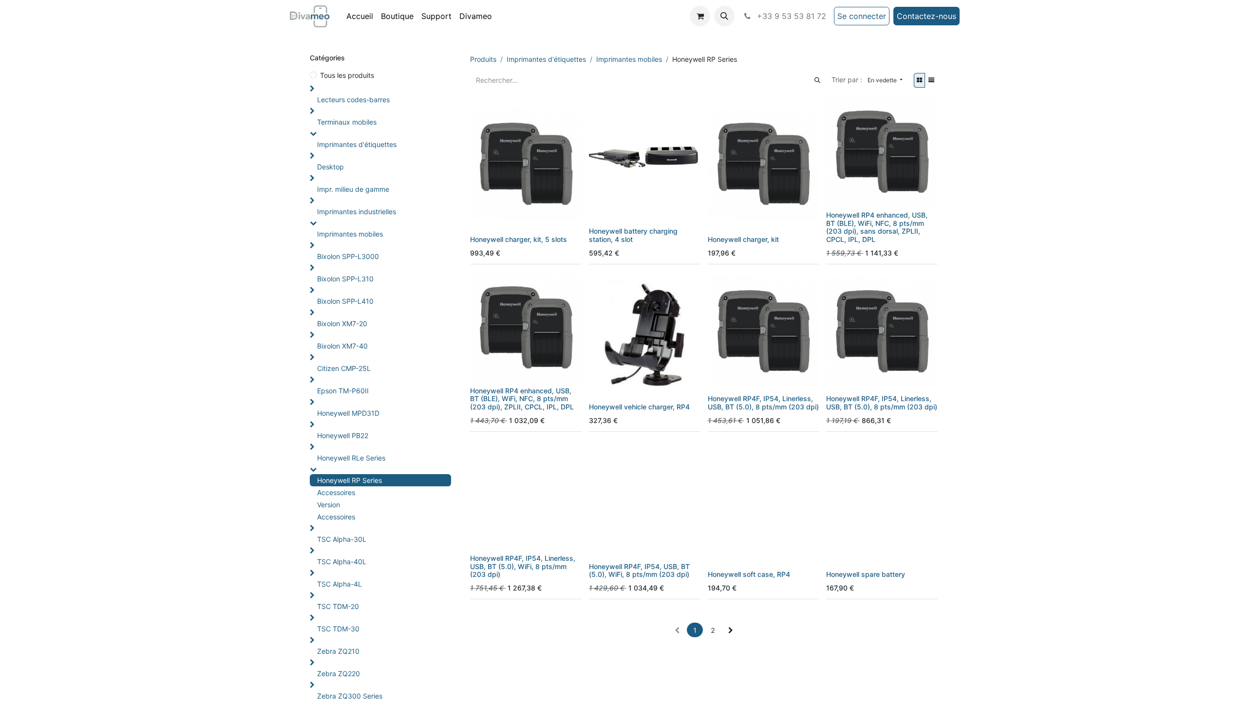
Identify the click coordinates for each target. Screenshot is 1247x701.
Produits (483, 59)
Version (328, 504)
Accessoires (336, 492)
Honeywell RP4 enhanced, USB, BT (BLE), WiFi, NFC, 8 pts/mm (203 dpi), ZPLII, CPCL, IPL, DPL (522, 399)
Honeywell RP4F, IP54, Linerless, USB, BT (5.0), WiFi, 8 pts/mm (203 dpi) (522, 566)
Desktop (330, 167)
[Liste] (931, 80)
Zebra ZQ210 (338, 651)
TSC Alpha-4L (339, 584)
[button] (724, 16)
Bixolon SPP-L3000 (348, 256)
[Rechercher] (817, 80)
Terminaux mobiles (347, 122)
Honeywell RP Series (349, 480)
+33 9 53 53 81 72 (790, 16)
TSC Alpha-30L (341, 539)
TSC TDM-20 (338, 606)
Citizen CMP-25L (344, 368)
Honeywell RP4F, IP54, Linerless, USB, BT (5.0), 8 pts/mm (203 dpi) (763, 402)
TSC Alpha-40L (341, 561)
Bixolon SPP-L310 (345, 279)
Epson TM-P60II (343, 391)
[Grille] (919, 80)
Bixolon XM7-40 (342, 346)
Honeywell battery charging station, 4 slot (633, 235)
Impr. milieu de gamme (353, 189)
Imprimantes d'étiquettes (357, 144)
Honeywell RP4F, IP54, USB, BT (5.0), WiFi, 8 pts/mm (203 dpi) (639, 570)
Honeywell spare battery (865, 574)
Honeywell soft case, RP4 (749, 574)
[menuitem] (359, 16)
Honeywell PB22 (342, 435)
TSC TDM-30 (338, 629)
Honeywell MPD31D (348, 413)
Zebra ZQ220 (338, 673)
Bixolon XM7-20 (342, 323)
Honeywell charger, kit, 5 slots (518, 239)
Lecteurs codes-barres (353, 99)
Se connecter (861, 16)
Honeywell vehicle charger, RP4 (639, 407)
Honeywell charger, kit (743, 239)
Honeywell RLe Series (351, 458)
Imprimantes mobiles (350, 234)
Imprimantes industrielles (356, 211)
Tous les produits (347, 75)
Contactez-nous (926, 16)
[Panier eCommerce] (700, 16)
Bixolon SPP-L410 (345, 301)
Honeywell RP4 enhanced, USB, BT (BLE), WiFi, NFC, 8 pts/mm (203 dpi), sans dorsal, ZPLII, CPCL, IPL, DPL (876, 227)
